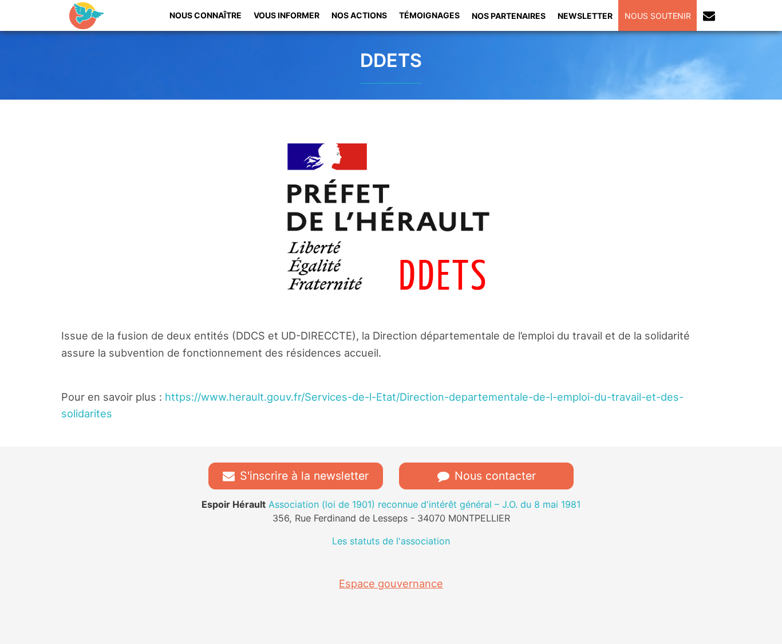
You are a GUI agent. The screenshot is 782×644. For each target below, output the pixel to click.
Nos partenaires (509, 16)
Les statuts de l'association (391, 541)
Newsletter (585, 16)
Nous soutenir (658, 16)
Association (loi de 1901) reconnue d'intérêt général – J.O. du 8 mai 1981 (391, 504)
